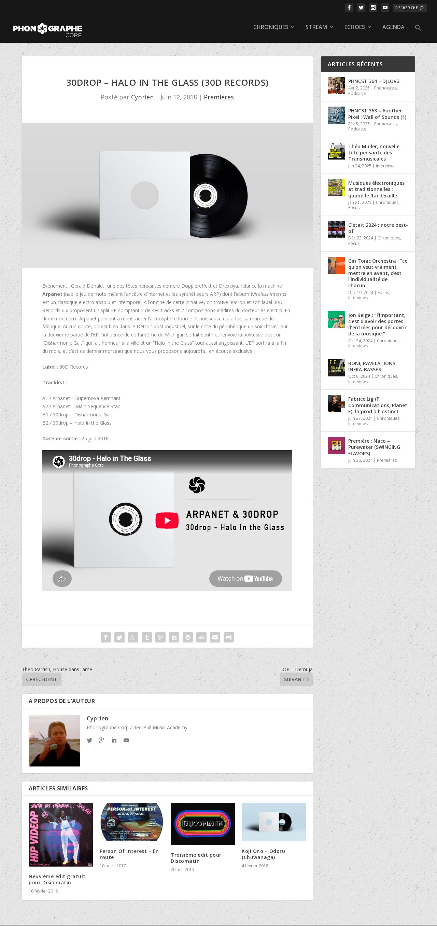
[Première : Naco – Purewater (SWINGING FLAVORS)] (336, 445)
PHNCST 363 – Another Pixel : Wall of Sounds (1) (377, 113)
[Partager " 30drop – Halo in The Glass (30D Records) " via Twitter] (119, 637)
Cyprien (142, 97)
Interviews (385, 166)
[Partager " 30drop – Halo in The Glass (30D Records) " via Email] (215, 637)
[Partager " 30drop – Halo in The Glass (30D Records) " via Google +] (133, 637)
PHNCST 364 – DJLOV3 (373, 81)
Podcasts (357, 93)
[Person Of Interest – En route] (132, 822)
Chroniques (270, 27)
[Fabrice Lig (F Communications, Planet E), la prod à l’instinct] (336, 403)
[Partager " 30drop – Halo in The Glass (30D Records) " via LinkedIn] (174, 637)
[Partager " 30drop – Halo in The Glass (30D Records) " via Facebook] (106, 637)
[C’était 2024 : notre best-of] (336, 229)
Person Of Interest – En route (129, 854)
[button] (418, 33)
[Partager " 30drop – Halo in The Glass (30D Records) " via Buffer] (188, 637)
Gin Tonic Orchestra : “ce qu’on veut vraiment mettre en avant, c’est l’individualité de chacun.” (377, 273)
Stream (316, 27)
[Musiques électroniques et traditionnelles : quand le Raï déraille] (336, 187)
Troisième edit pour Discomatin (196, 858)
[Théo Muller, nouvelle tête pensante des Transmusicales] (336, 151)
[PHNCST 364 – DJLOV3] (336, 85)
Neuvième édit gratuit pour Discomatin (57, 879)
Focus (354, 207)
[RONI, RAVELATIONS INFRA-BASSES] (336, 367)
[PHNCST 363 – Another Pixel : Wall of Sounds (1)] (336, 115)
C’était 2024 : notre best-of (378, 228)
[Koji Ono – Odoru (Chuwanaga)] (274, 822)
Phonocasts (385, 88)
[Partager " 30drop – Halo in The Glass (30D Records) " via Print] (229, 637)
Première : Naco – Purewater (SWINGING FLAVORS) (374, 447)
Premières (219, 97)
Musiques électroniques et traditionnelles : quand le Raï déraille (376, 189)
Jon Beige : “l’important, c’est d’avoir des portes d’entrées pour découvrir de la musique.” (377, 324)
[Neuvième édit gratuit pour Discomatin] (61, 835)
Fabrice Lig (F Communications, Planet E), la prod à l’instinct (377, 405)
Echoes (354, 27)
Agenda (393, 27)
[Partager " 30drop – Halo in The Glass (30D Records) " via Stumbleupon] (201, 637)
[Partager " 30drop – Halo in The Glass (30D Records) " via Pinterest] (160, 637)
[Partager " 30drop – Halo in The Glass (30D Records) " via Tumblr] (147, 637)
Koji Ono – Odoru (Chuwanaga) (263, 854)
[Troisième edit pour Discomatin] (203, 824)
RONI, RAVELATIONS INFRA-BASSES (371, 366)
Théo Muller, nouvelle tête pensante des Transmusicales (373, 152)
